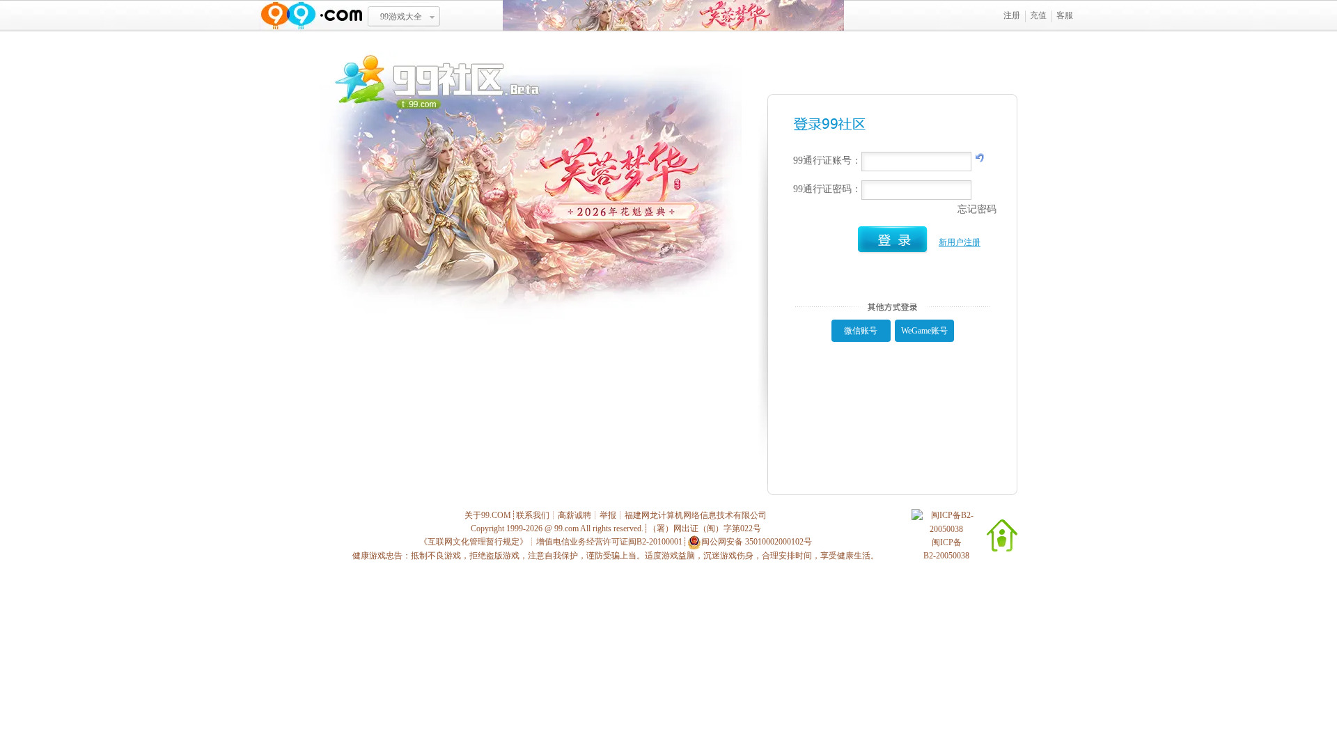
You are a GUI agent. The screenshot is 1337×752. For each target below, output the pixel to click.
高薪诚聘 (574, 515)
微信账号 (860, 331)
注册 (1011, 15)
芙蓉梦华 (673, 15)
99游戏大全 (401, 17)
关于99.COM (487, 515)
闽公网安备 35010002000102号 (756, 542)
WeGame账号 (924, 331)
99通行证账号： (827, 160)
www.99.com (311, 15)
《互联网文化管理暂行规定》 (473, 542)
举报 (608, 515)
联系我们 (532, 515)
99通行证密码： (827, 189)
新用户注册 (959, 242)
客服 (1064, 15)
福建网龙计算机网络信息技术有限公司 (696, 515)
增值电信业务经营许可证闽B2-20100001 (609, 542)
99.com (566, 528)
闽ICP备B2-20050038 (946, 549)
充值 (1038, 15)
